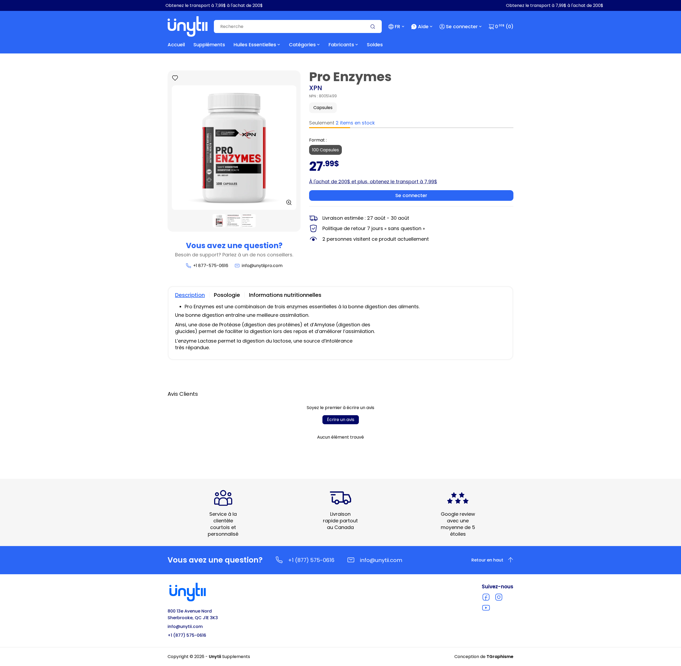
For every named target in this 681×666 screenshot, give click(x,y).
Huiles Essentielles (255, 44)
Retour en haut (487, 560)
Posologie (227, 295)
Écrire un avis (340, 420)
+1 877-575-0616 (210, 266)
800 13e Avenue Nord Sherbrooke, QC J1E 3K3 (193, 614)
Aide (423, 26)
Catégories (302, 44)
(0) (504, 26)
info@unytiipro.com (262, 266)
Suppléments (209, 44)
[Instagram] (499, 597)
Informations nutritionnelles (285, 295)
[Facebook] (486, 597)
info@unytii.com (381, 560)
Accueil (176, 44)
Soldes (375, 44)
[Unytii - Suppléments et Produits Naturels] (187, 26)
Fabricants (341, 44)
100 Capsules (325, 150)
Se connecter (462, 26)
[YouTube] (486, 607)
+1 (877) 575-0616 (311, 560)
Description (190, 295)
